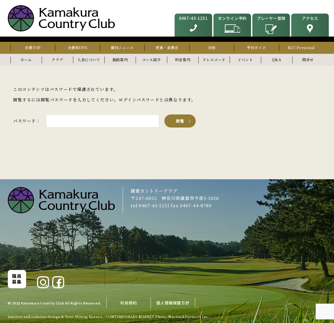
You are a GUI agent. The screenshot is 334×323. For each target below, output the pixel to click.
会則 (212, 47)
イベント (245, 59)
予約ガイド (256, 47)
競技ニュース (122, 47)
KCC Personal (301, 47)
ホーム (26, 59)
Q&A (276, 59)
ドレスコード (213, 59)
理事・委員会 (167, 47)
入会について (88, 59)
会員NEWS (77, 47)
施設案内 (120, 59)
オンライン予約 (232, 18)
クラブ (57, 59)
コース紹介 (151, 59)
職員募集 (17, 279)
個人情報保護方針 (172, 302)
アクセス (310, 18)
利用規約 (128, 302)
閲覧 (180, 121)
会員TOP (33, 47)
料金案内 (182, 59)
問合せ (308, 59)
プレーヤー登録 (271, 18)
